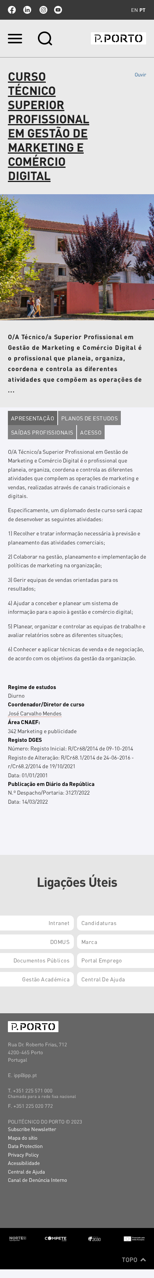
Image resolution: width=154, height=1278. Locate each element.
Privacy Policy (23, 1154)
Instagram (43, 10)
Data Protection (25, 1145)
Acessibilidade (24, 1162)
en (134, 10)
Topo (130, 1259)
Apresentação (32, 418)
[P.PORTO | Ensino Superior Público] (118, 38)
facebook (12, 10)
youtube (58, 10)
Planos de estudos (89, 418)
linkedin (27, 10)
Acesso (90, 432)
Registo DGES (25, 739)
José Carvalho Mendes (35, 713)
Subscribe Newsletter (32, 1129)
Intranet (59, 922)
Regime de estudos (32, 686)
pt (142, 10)
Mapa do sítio (23, 1137)
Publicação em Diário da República (51, 783)
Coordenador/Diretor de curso (46, 704)
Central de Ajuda (26, 1171)
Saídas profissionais (42, 432)
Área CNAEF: (24, 721)
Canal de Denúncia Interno (37, 1179)
